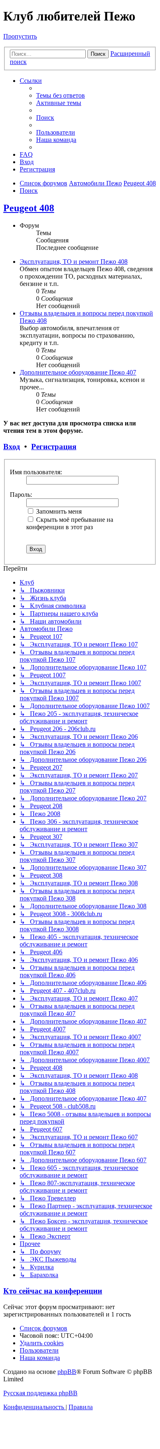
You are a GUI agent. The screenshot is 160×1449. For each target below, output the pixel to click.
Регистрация (53, 446)
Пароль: (21, 494)
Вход (11, 446)
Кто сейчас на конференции (52, 1291)
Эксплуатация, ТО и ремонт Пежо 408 (74, 261)
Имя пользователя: (36, 472)
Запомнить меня (58, 511)
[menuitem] (60, 95)
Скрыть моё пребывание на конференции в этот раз (69, 523)
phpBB (66, 1371)
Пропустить (20, 36)
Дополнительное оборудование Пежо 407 (78, 372)
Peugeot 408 (28, 208)
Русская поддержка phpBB (40, 1393)
